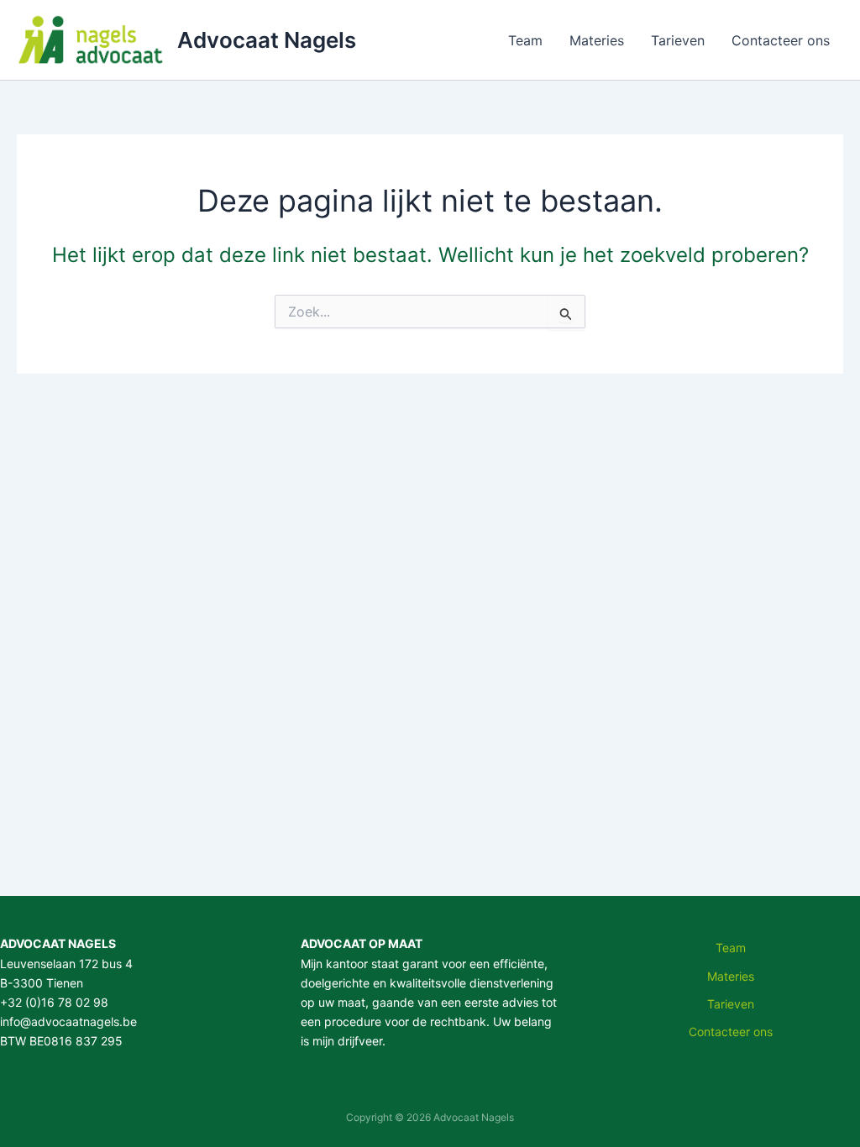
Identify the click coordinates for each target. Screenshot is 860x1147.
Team (525, 40)
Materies (596, 40)
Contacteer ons (781, 40)
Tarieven (678, 40)
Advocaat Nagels (266, 40)
